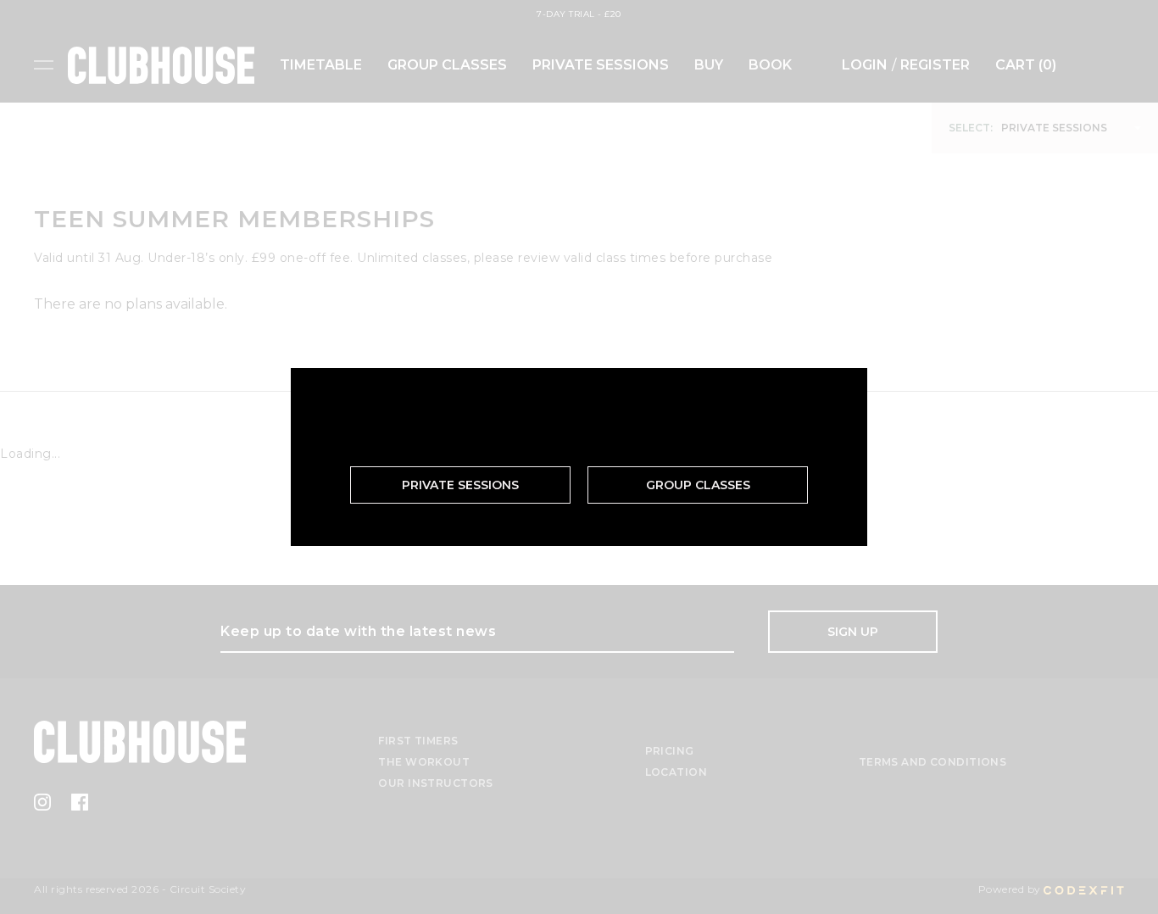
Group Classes (698, 485)
